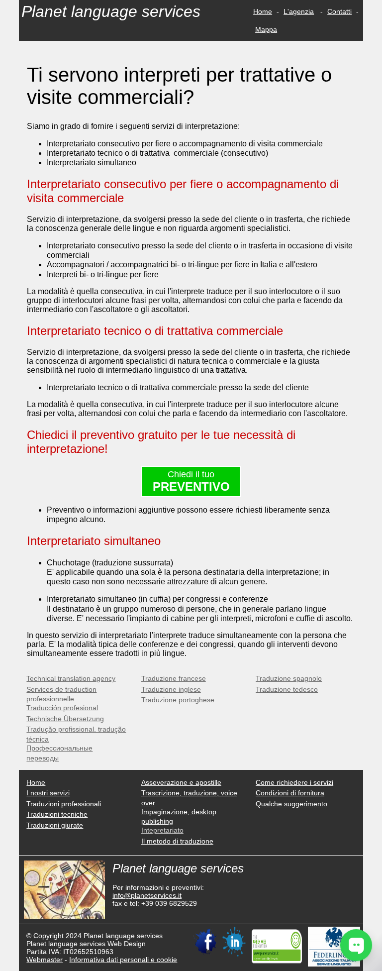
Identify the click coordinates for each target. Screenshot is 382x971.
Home (262, 11)
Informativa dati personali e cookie (123, 960)
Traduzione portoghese (177, 700)
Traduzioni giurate (54, 825)
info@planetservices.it (147, 895)
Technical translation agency (70, 678)
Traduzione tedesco (287, 689)
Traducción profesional (62, 708)
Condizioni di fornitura (290, 793)
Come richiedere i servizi (294, 782)
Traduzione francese (173, 678)
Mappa (266, 29)
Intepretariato (162, 830)
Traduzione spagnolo (289, 678)
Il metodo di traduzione (177, 841)
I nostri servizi (48, 793)
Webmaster (44, 960)
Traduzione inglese (171, 689)
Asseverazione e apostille (181, 782)
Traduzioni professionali (63, 804)
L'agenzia (299, 11)
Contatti (339, 11)
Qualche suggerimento (291, 804)
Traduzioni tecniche (57, 814)
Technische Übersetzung (65, 719)
